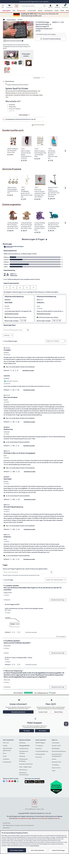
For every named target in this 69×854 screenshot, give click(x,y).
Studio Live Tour (56, 767)
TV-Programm (39, 745)
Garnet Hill (23, 825)
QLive (4, 753)
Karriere (54, 759)
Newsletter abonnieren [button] (18, 712)
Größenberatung (23, 748)
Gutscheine (39, 748)
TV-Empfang (55, 765)
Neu (14, 10)
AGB (10, 818)
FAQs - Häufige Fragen (25, 767)
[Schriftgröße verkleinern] (43, 77)
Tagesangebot (6, 10)
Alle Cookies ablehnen (37, 850)
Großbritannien (32, 809)
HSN (4, 825)
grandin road (30, 825)
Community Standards (41, 818)
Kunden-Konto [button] (42, 712)
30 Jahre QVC (21, 10)
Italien (38, 809)
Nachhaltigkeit (56, 748)
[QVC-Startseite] (4, 20)
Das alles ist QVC (56, 745)
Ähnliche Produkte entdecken (52, 39)
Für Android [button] (42, 731)
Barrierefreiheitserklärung (59, 751)
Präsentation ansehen (26, 55)
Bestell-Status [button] (58, 712)
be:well (40, 10)
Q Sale (56, 10)
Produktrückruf (7, 762)
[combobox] (31, 6)
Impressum (56, 818)
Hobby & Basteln (11, 19)
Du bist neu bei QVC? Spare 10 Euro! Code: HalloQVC (34, 1)
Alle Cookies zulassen (16, 850)
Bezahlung (22, 756)
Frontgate (17, 825)
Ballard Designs (9, 825)
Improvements (6, 827)
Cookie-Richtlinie (34, 845)
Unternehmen (55, 742)
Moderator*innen (56, 762)
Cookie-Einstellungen (58, 850)
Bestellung (22, 742)
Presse (4, 756)
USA (26, 809)
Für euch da (39, 757)
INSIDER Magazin (40, 742)
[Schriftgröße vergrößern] (41, 77)
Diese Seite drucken (39, 124)
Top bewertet (48, 10)
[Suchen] (44, 5)
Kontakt (5, 745)
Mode (62, 10)
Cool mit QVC (32, 10)
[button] (2, 6)
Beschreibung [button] (9, 81)
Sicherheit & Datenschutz (26, 764)
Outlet (53, 770)
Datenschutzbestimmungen (23, 818)
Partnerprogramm (40, 754)
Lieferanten (6, 759)
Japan (42, 809)
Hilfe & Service (23, 769)
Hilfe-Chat (6, 742)
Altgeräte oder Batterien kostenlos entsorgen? (17, 84)
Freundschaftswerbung (42, 751)
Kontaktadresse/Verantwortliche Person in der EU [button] (20, 119)
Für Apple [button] (27, 731)
